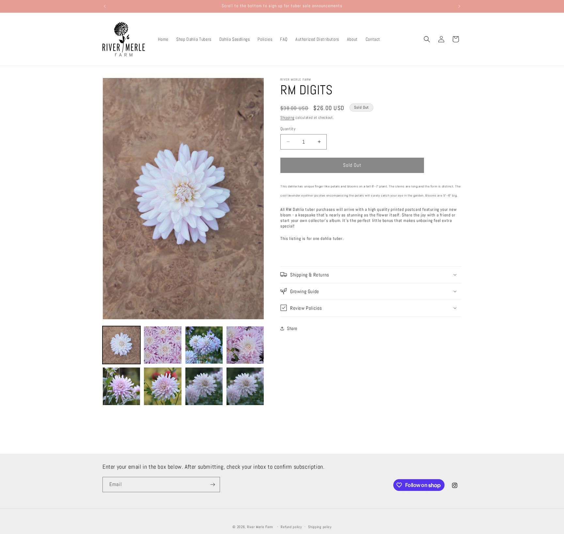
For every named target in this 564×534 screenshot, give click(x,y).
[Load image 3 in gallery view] (204, 345)
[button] (427, 39)
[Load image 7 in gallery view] (204, 386)
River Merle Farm (260, 527)
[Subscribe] (212, 484)
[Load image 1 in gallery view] (121, 345)
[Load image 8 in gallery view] (245, 386)
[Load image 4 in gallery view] (245, 345)
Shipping (287, 117)
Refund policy (291, 527)
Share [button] (292, 328)
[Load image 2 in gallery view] (162, 345)
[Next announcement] (459, 6)
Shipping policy (320, 527)
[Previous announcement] (105, 6)
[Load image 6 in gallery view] (162, 386)
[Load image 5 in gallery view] (121, 386)
